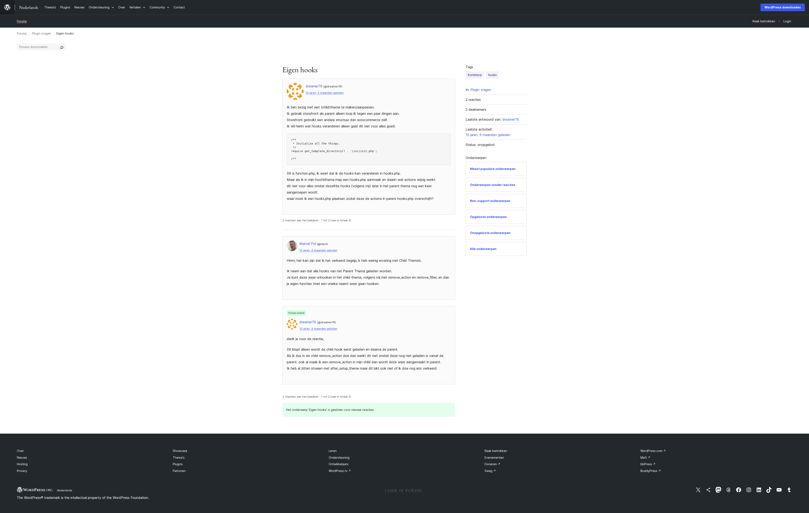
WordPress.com (653, 451)
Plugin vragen (41, 33)
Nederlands (64, 490)
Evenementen (494, 457)
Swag (490, 471)
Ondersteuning (339, 457)
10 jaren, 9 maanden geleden (325, 92)
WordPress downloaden (783, 7)
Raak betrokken (496, 451)
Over (20, 451)
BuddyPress (650, 471)
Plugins (178, 464)
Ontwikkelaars (338, 464)
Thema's (179, 457)
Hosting (22, 464)
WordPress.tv (340, 471)
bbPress (648, 464)
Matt (645, 457)
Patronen (179, 471)
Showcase (180, 451)
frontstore (475, 75)
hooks (492, 75)
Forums (22, 21)
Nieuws (22, 457)
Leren (333, 451)
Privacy (22, 471)
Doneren (492, 464)
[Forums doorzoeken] (62, 47)
